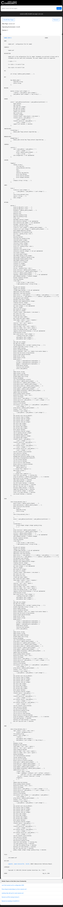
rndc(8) (27, 864)
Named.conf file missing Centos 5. (10, 897)
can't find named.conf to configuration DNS (13, 885)
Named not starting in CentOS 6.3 (10, 901)
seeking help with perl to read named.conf (12, 893)
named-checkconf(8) (19, 864)
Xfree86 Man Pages (8, 19)
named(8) (10, 864)
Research (55, 19)
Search (59, 8)
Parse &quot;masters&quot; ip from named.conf (14, 889)
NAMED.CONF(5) (8, 37)
